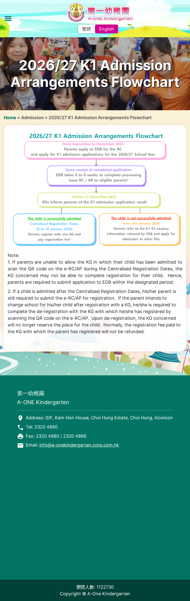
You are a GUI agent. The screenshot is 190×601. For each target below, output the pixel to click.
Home (10, 117)
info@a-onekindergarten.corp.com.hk (79, 445)
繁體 (86, 29)
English (106, 29)
